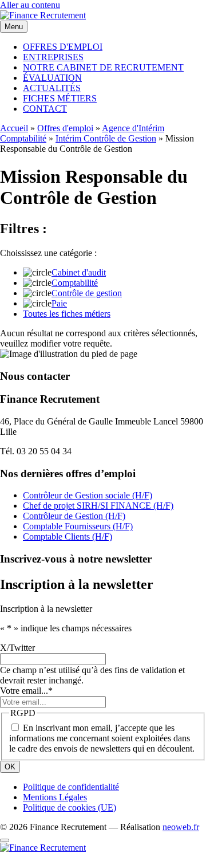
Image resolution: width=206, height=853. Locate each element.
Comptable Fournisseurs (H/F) (78, 526)
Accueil (14, 128)
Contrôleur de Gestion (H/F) (74, 516)
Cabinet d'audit (79, 272)
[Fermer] (4, 840)
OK (10, 766)
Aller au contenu (30, 5)
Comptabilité (75, 283)
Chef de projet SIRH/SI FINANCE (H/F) (98, 505)
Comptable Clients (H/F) (67, 536)
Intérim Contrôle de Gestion (106, 138)
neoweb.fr (181, 827)
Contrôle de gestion (87, 293)
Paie (59, 303)
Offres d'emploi (65, 128)
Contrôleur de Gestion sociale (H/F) (87, 495)
